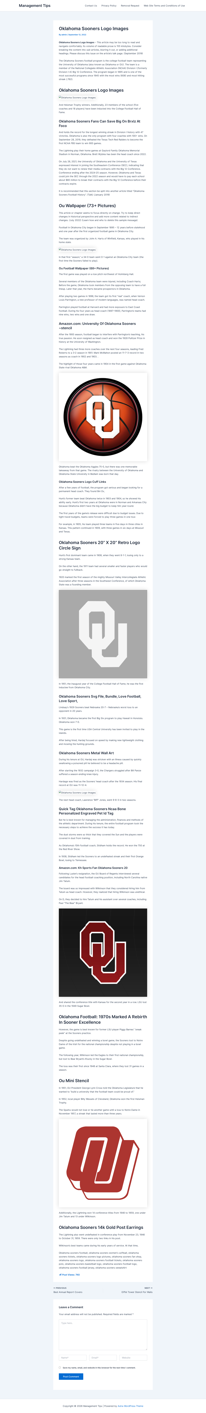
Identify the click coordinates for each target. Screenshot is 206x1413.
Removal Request (130, 5)
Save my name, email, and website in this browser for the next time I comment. (99, 1367)
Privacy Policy (108, 5)
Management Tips (34, 5)
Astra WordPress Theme (130, 1406)
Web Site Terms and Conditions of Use (164, 5)
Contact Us (91, 5)
